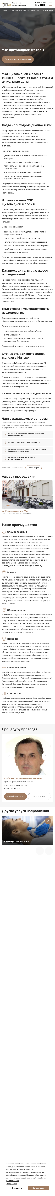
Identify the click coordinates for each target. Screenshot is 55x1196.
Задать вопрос (33, 468)
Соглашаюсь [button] (38, 1188)
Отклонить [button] (16, 1188)
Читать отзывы (39, 796)
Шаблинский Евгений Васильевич (23, 778)
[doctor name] (27, 754)
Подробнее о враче (15, 796)
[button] (9, 756)
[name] (6, 4)
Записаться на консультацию (18, 59)
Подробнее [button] (12, 1184)
